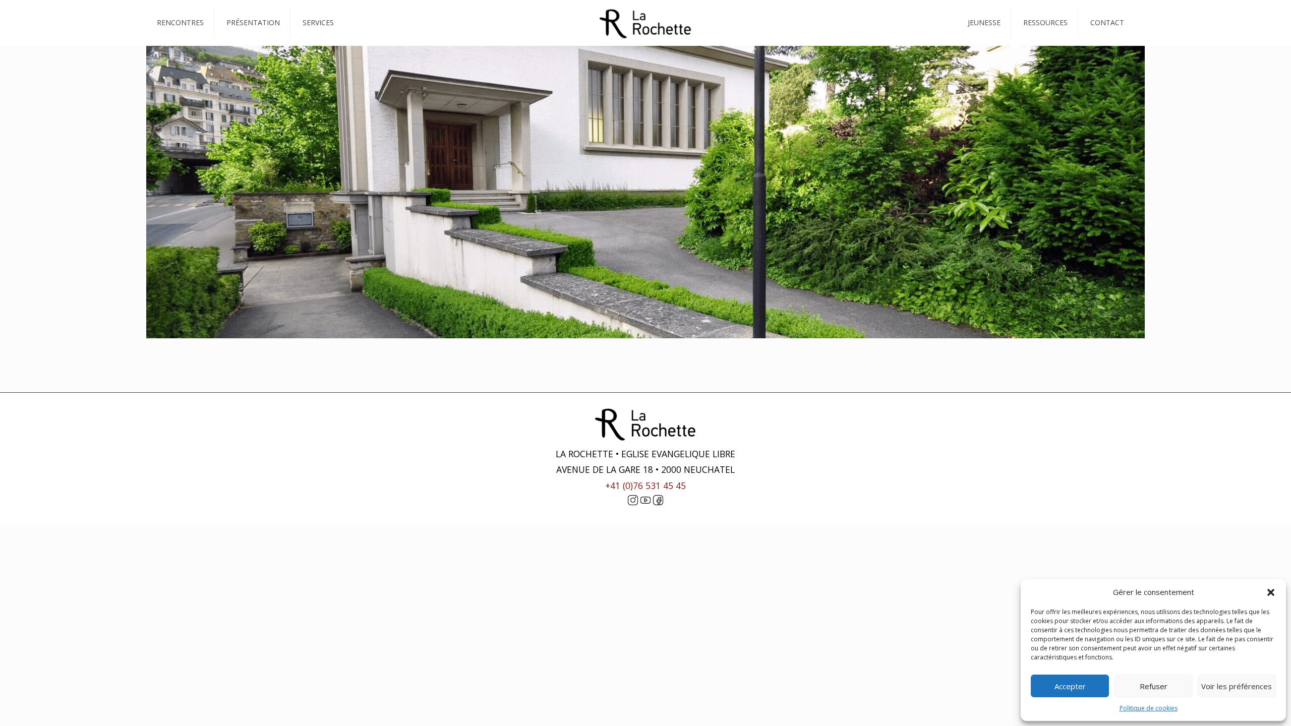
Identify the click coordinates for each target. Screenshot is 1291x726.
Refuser (1153, 686)
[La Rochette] (645, 22)
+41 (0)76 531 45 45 (645, 485)
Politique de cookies (1149, 708)
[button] (1271, 592)
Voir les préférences (1236, 686)
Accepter (1070, 686)
